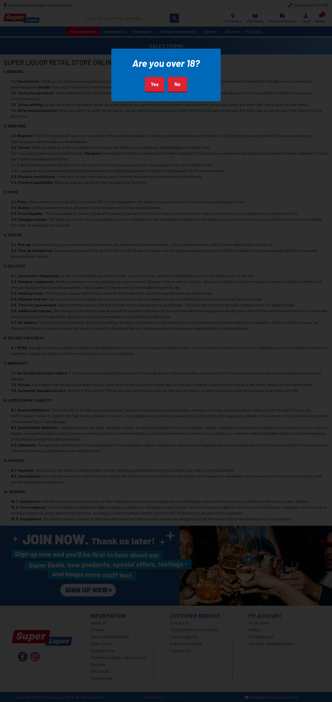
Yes (155, 84)
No (178, 84)
